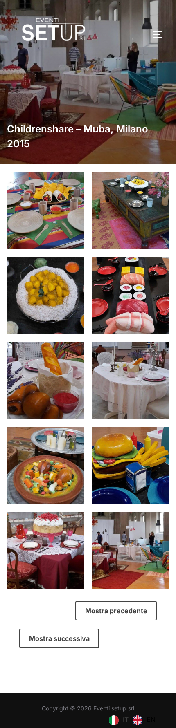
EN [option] (151, 719)
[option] (144, 720)
